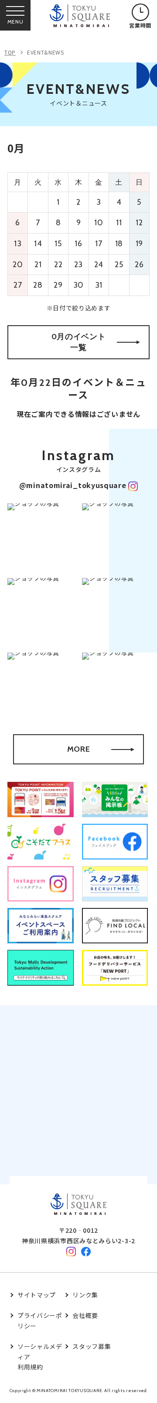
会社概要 (85, 1315)
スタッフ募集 (91, 1346)
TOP (10, 52)
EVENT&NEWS (45, 52)
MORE (78, 749)
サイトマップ (36, 1294)
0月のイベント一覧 (78, 342)
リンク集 (85, 1294)
